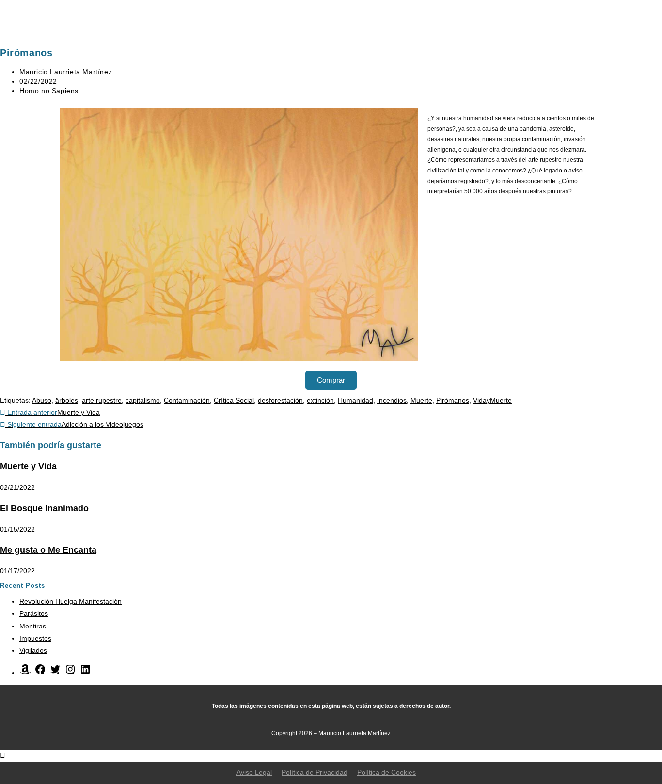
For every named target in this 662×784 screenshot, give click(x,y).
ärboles (66, 400)
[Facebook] (40, 672)
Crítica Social (234, 400)
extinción (320, 400)
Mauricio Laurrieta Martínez (65, 72)
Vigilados (33, 650)
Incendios (392, 400)
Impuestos (35, 638)
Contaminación (187, 400)
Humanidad (355, 400)
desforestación (280, 400)
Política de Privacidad (314, 772)
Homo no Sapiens (49, 90)
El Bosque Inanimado (44, 508)
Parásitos (33, 613)
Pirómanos (452, 400)
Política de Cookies (386, 772)
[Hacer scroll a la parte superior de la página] (2, 755)
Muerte (421, 400)
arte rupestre (102, 400)
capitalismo (143, 400)
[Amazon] (25, 672)
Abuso (41, 400)
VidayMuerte (492, 400)
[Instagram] (70, 672)
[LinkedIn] (85, 672)
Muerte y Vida (28, 466)
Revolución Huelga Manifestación (70, 601)
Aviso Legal (254, 772)
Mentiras (32, 626)
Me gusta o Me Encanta (48, 550)
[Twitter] (55, 672)
